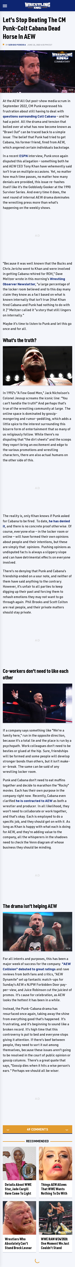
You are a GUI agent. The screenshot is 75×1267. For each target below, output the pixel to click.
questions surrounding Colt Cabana (29, 116)
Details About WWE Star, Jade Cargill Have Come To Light (18, 1188)
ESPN (23, 156)
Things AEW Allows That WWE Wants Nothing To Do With (54, 1188)
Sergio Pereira (17, 44)
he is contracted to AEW (34, 801)
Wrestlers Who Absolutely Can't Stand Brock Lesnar (18, 1243)
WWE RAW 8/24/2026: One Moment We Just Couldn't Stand (55, 1243)
